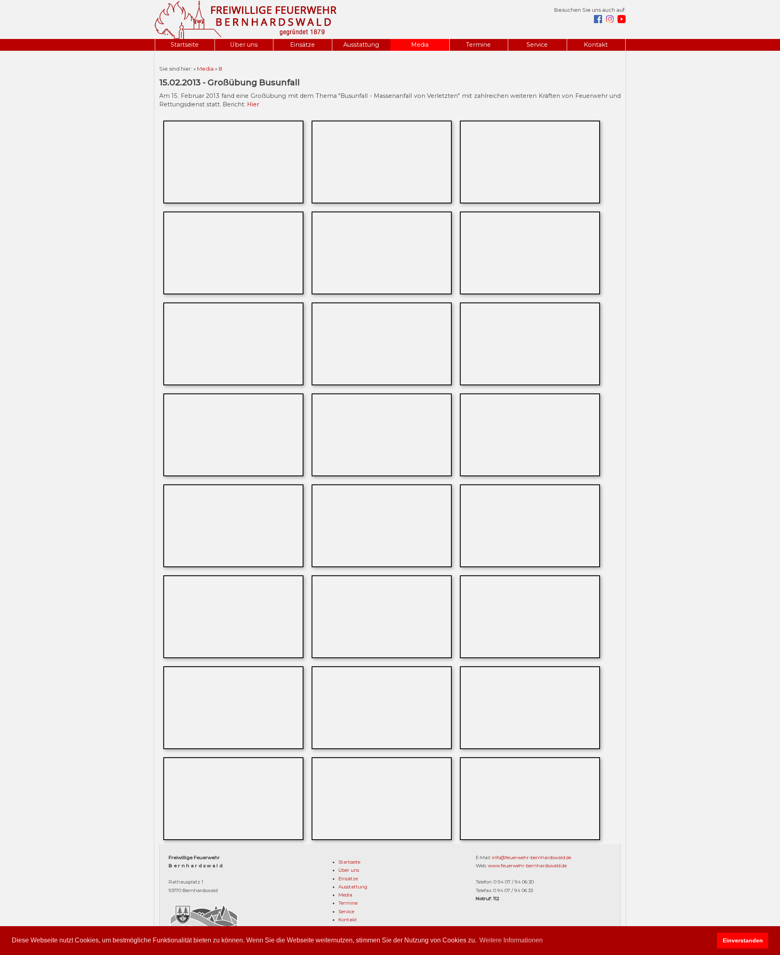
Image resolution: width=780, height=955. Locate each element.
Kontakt (596, 44)
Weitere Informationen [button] (511, 940)
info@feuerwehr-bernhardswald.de (531, 857)
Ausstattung (361, 44)
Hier (253, 104)
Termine (478, 44)
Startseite (185, 44)
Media (420, 44)
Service (537, 44)
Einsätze (302, 44)
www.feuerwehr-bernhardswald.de (527, 866)
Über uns (244, 44)
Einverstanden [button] (743, 940)
